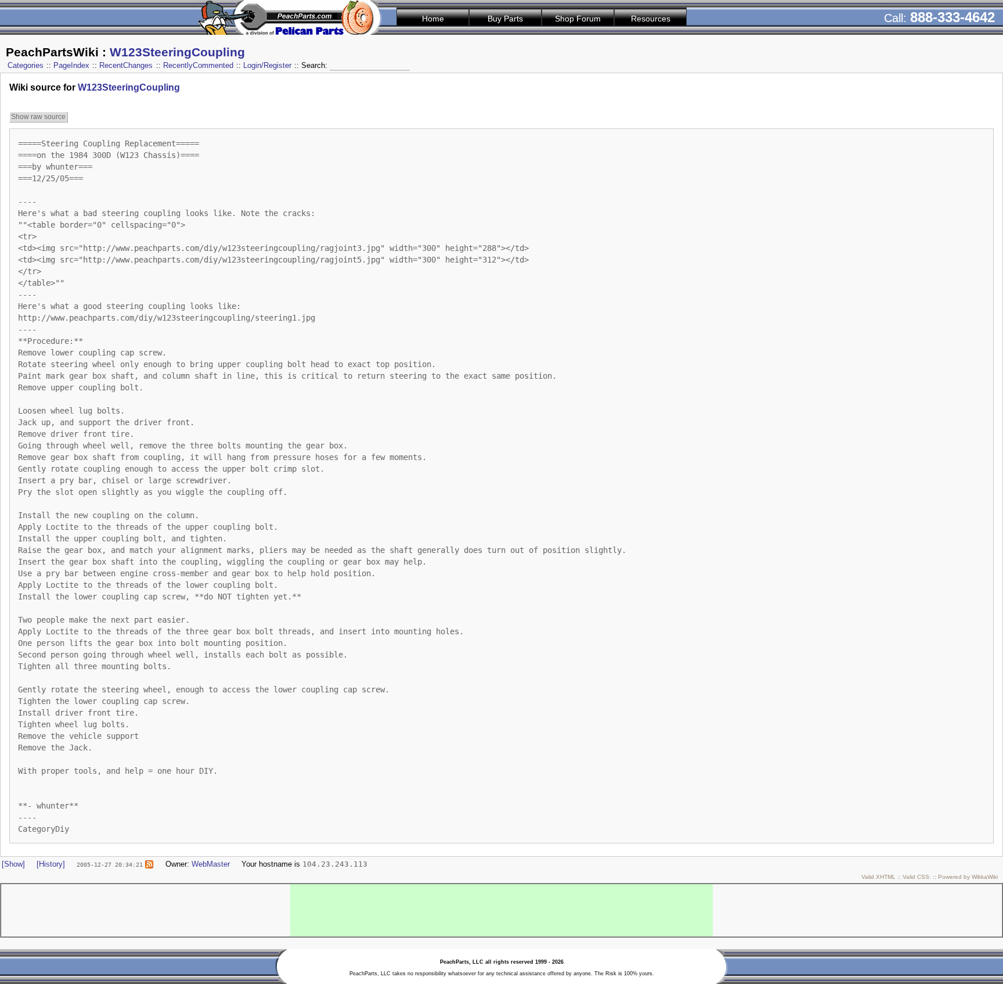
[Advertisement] (501, 910)
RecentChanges (126, 65)
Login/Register (267, 65)
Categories (26, 65)
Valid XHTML (878, 877)
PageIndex (71, 65)
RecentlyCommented (198, 65)
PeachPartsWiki (52, 52)
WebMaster (211, 864)
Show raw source (38, 117)
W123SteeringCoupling (177, 52)
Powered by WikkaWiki (968, 877)
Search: (315, 65)
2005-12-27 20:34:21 (110, 864)
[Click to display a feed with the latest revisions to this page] (149, 864)
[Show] (13, 864)
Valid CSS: (917, 877)
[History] (51, 864)
